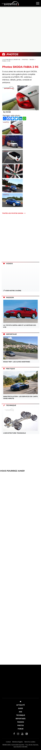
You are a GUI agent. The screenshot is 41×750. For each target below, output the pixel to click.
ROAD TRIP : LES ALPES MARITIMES (16, 362)
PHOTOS (25, 59)
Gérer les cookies (29, 742)
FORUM (20, 729)
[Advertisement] (20, 29)
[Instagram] (18, 733)
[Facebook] (14, 733)
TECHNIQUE (20, 715)
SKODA (32, 59)
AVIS (20, 712)
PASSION (20, 722)
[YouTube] (22, 733)
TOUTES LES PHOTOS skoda (12, 213)
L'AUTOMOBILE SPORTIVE (11, 59)
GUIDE (20, 708)
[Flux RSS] (27, 733)
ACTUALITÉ (20, 705)
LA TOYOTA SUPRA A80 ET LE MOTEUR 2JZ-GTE (19, 326)
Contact (8, 742)
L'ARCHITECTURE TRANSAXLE (14, 433)
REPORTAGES (20, 718)
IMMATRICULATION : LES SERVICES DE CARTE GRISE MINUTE (20, 397)
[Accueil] (20, 701)
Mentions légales (17, 742)
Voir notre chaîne (13, 290)
